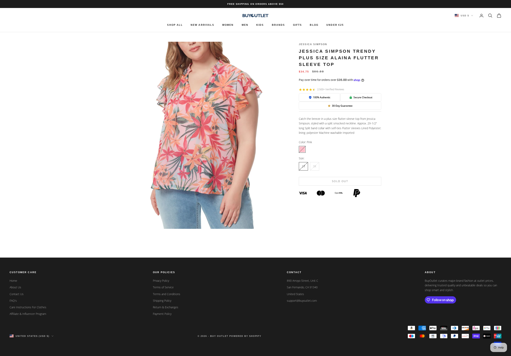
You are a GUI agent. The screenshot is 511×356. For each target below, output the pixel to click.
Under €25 (335, 25)
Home (13, 281)
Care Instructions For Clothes (28, 307)
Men (245, 25)
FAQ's (13, 300)
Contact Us (17, 294)
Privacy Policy (161, 281)
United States (295, 294)
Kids (260, 25)
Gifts (297, 25)
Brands (278, 25)
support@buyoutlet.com (302, 300)
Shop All (174, 25)
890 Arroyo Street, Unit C (302, 281)
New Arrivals (202, 25)
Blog (314, 25)
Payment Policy (162, 314)
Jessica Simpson (313, 44)
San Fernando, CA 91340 (302, 287)
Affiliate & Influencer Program (28, 314)
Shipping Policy (162, 300)
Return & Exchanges (165, 307)
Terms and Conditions (166, 294)
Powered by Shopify (245, 336)
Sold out (340, 181)
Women (228, 25)
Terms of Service (163, 287)
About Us (15, 287)
